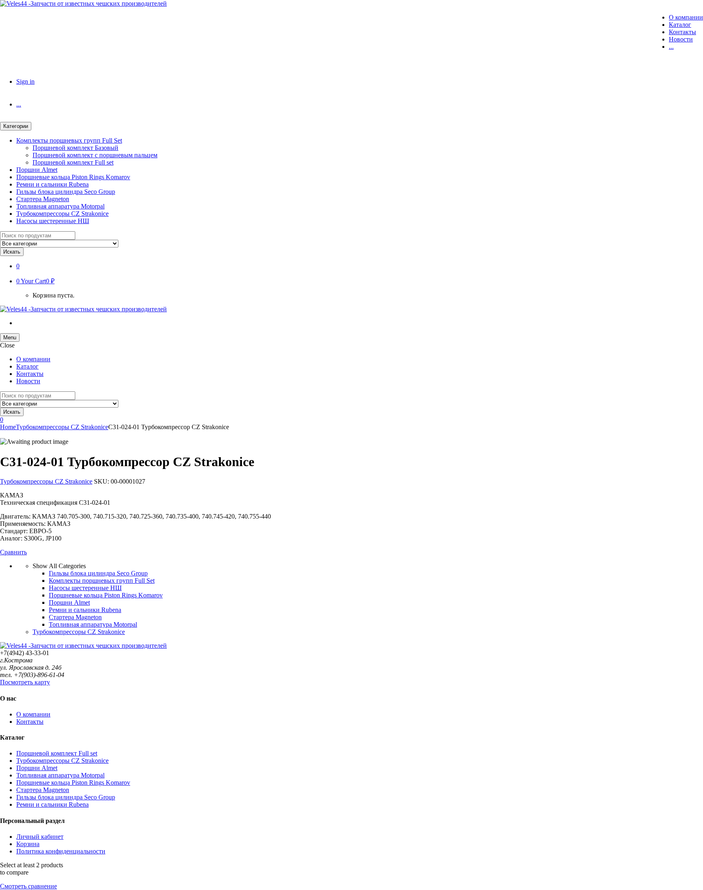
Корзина (27, 843)
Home (8, 426)
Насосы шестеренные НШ (52, 220)
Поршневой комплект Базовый (75, 147)
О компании (686, 17)
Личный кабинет (39, 836)
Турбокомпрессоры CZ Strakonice (62, 213)
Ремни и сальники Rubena (52, 184)
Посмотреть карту (25, 682)
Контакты (682, 31)
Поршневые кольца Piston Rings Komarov (73, 177)
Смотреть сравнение (28, 886)
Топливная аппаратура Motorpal (60, 206)
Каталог (680, 24)
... (671, 46)
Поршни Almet (36, 169)
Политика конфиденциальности (60, 851)
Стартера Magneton (42, 198)
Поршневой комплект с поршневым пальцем (95, 155)
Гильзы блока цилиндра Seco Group (65, 191)
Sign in (25, 81)
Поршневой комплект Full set (73, 162)
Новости (681, 39)
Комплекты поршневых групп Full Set (69, 140)
